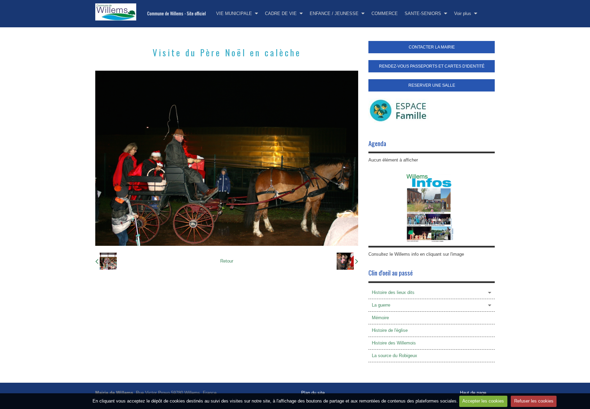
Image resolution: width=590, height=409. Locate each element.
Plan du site (313, 392)
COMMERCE (384, 13)
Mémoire (380, 317)
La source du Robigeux (394, 355)
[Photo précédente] (106, 261)
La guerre (381, 305)
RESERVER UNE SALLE (431, 85)
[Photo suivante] (347, 261)
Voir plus (462, 13)
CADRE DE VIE (281, 13)
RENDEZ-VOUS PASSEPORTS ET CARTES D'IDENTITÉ (431, 66)
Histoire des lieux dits (393, 292)
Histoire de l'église (390, 330)
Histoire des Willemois (394, 342)
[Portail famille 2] (398, 110)
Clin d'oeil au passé (390, 273)
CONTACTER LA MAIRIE (432, 47)
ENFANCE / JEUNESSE (334, 13)
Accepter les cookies (483, 401)
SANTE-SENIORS (423, 13)
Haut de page (473, 392)
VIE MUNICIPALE (234, 13)
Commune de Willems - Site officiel (176, 13)
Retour (226, 261)
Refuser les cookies (533, 401)
